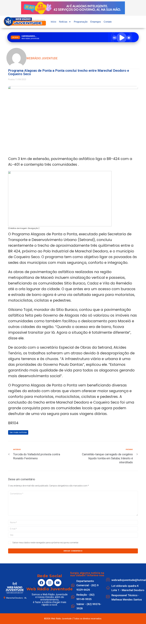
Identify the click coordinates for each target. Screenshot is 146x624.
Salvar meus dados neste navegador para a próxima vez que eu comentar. (45, 542)
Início (53, 22)
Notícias (63, 22)
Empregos (95, 22)
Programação (81, 22)
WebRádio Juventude (42, 58)
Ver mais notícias (18, 432)
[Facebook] (41, 582)
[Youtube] (57, 582)
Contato (108, 22)
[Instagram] (49, 582)
